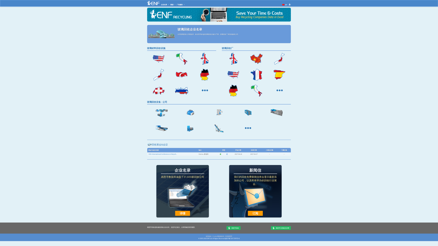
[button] (284, 4)
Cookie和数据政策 (218, 236)
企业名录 (183, 170)
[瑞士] (158, 90)
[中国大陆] (256, 59)
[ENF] (153, 3)
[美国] (158, 59)
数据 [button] (172, 4)
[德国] (204, 75)
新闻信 (255, 170)
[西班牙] (279, 75)
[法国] (256, 75)
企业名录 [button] (164, 4)
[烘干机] (190, 128)
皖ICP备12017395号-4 (232, 238)
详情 (182, 213)
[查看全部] (204, 90)
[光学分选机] (161, 128)
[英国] (204, 59)
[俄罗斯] (181, 90)
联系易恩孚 (228, 236)
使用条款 (208, 236)
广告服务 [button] (180, 4)
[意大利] (181, 59)
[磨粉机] (219, 112)
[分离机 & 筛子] (248, 112)
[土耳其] (181, 75)
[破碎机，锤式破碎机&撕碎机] (190, 112)
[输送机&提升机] (219, 128)
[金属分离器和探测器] (276, 112)
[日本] (158, 75)
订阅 (255, 213)
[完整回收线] (161, 112)
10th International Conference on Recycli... (162, 154)
